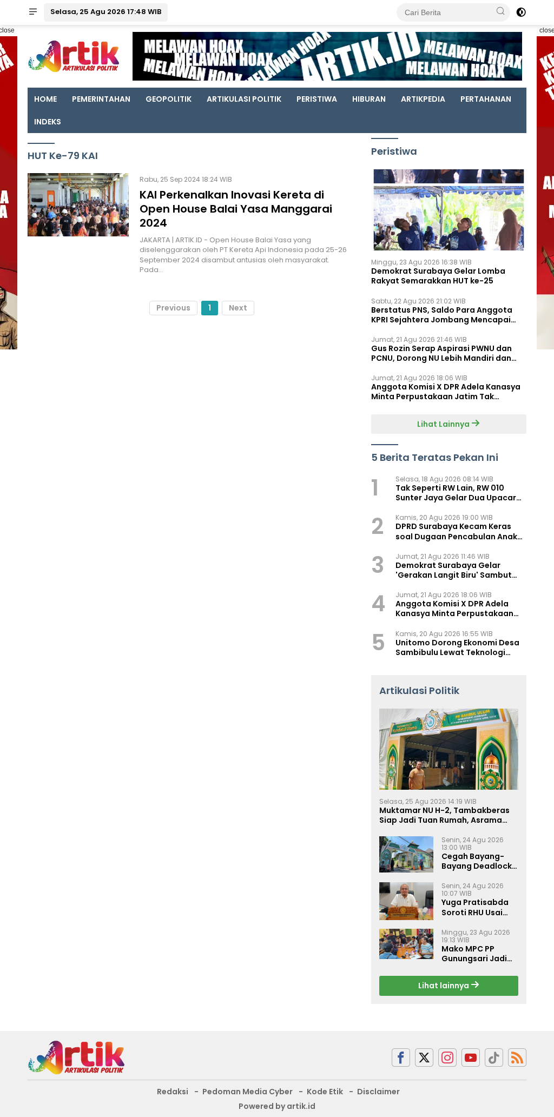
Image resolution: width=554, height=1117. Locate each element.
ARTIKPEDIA (423, 99)
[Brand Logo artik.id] (74, 55)
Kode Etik (325, 1091)
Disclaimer (378, 1091)
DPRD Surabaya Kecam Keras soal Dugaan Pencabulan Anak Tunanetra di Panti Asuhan (456, 531)
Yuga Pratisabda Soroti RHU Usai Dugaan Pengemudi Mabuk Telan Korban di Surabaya (478, 907)
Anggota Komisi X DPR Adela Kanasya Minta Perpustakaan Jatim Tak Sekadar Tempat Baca (445, 391)
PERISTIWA (316, 99)
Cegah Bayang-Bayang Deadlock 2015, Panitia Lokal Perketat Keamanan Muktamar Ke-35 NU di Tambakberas (478, 861)
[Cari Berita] (500, 12)
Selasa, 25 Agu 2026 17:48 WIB (105, 11)
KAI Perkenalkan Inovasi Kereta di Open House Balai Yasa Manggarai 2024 (236, 208)
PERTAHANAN (485, 99)
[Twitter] (424, 1057)
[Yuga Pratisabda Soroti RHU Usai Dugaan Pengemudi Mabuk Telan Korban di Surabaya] (406, 901)
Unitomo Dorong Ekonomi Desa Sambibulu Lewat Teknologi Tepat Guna (457, 647)
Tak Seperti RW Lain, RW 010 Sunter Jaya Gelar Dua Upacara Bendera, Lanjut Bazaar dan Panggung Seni (458, 493)
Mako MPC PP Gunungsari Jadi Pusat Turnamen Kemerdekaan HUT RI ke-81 (478, 953)
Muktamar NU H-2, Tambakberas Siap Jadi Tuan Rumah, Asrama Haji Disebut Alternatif (444, 815)
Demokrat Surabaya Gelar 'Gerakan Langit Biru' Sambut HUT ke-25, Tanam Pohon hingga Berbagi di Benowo (460, 570)
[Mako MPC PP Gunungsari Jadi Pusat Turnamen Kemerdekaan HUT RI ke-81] (406, 944)
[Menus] (33, 12)
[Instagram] (447, 1057)
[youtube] (470, 1057)
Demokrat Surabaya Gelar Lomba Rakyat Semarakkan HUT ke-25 (438, 276)
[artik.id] (76, 1057)
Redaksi (172, 1091)
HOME (45, 99)
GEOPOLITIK (169, 99)
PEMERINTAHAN (101, 99)
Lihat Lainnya (444, 424)
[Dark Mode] (521, 12)
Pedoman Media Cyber (247, 1091)
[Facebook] (401, 1057)
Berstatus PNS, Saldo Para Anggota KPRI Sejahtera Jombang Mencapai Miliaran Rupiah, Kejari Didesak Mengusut (441, 315)
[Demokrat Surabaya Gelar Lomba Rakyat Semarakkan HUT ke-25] (448, 209)
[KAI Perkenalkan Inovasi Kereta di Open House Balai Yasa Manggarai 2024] (78, 224)
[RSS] (517, 1057)
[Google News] (494, 1057)
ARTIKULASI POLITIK (244, 99)
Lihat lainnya (444, 985)
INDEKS (47, 121)
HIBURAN (369, 99)
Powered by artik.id (277, 1106)
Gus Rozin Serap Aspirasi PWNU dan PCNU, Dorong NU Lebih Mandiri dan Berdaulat (441, 353)
